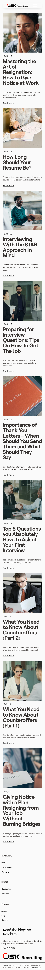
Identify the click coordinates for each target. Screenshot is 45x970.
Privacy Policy (10, 965)
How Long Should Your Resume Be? (17, 162)
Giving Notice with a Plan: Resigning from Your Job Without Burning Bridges (21, 810)
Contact (5, 920)
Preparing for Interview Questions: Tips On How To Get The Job (21, 340)
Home (4, 863)
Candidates (6, 889)
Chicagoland (7, 867)
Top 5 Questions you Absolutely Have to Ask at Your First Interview (22, 539)
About (4, 911)
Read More (8, 103)
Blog (3, 915)
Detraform (36, 967)
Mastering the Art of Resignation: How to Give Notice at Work (21, 72)
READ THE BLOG (8, 948)
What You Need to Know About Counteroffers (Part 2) (21, 629)
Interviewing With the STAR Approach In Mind (20, 247)
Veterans (5, 872)
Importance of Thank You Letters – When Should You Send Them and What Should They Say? (22, 440)
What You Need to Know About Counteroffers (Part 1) (21, 717)
